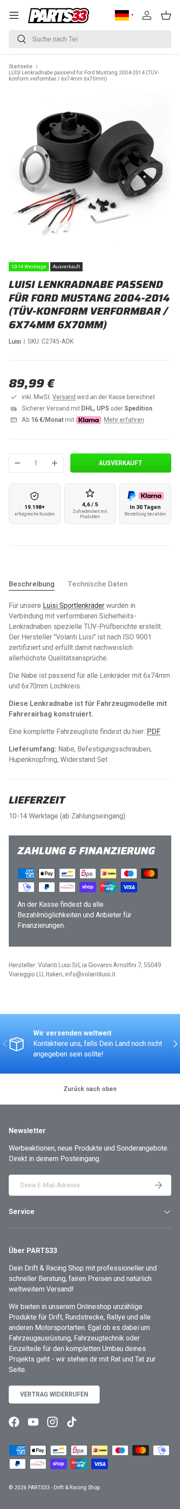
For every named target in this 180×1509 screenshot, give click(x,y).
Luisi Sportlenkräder (73, 605)
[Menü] (14, 15)
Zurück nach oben (90, 1088)
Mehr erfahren (124, 419)
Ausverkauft (120, 463)
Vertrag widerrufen (54, 1394)
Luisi (15, 341)
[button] (166, 15)
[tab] (32, 584)
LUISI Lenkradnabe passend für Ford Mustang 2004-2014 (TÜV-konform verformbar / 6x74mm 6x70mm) (84, 76)
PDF (153, 731)
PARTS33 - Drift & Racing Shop (64, 1487)
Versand (64, 396)
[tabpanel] (90, 682)
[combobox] (90, 39)
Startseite (20, 66)
